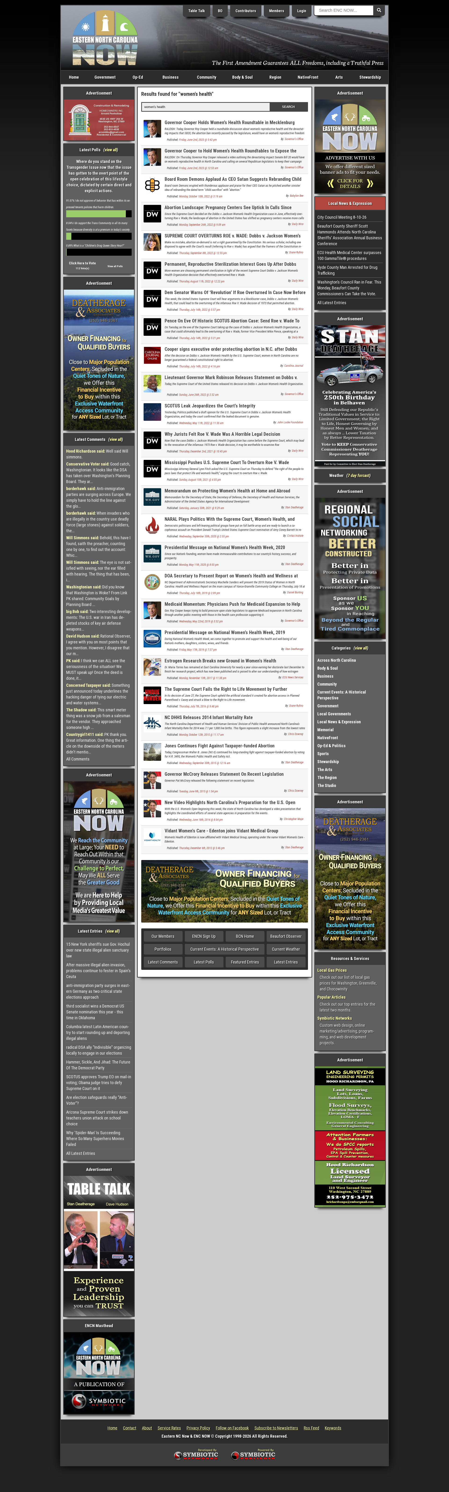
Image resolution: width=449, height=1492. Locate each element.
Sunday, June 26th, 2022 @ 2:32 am (199, 394)
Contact (129, 1428)
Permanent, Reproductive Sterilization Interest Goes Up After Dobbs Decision (230, 266)
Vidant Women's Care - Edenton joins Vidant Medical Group (221, 831)
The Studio (326, 785)
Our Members (163, 936)
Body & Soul (242, 77)
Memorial (325, 729)
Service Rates (169, 1428)
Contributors (245, 11)
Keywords (333, 1428)
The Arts (324, 769)
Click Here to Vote (82, 263)
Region (275, 77)
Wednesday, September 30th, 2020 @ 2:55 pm (204, 536)
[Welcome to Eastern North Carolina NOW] (105, 37)
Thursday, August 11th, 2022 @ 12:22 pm (201, 281)
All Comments (78, 759)
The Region (327, 777)
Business (171, 77)
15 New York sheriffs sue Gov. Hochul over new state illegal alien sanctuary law (98, 950)
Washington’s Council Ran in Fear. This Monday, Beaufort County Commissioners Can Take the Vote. (349, 288)
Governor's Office (294, 139)
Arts (339, 77)
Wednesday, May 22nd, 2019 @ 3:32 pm (201, 621)
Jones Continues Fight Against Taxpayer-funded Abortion (220, 746)
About (147, 1428)
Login (301, 11)
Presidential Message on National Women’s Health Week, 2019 (225, 632)
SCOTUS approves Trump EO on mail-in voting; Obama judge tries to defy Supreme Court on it (98, 1082)
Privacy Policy (198, 1428)
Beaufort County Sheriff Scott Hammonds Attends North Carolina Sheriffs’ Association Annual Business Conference (349, 235)
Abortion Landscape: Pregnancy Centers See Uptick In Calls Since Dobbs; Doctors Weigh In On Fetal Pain (228, 210)
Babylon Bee (296, 195)
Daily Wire (297, 224)
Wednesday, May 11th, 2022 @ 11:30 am (201, 423)
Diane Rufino (296, 252)
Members (276, 11)
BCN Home (245, 936)
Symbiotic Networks (334, 1018)
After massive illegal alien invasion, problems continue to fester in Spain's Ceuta (98, 970)
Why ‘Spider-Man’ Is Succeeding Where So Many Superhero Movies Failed (95, 1138)
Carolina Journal (293, 365)
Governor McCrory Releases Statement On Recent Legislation (224, 774)
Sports (323, 753)
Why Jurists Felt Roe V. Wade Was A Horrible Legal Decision (222, 434)
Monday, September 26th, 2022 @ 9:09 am (202, 224)
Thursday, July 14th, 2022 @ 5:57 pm (199, 309)
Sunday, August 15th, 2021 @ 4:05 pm (200, 479)
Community (206, 77)
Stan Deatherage (294, 507)
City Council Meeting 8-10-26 (341, 217)
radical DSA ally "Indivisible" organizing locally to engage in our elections (98, 1050)
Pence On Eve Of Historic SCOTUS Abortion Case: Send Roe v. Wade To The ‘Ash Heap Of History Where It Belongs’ (232, 323)
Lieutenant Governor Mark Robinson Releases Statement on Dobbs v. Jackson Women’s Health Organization (231, 380)
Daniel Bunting (295, 592)
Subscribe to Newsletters (276, 1428)
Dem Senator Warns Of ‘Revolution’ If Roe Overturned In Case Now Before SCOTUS (235, 295)
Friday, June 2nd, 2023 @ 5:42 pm (198, 139)
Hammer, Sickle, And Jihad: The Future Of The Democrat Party (98, 1065)
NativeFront (308, 77)
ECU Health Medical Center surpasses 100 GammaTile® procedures (349, 255)
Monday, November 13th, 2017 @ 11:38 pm (202, 678)
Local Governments (334, 713)
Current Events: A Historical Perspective (224, 949)
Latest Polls (204, 962)
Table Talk (196, 11)
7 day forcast (358, 475)
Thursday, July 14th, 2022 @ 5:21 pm (199, 338)
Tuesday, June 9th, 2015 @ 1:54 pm (198, 791)
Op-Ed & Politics (331, 745)
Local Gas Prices (332, 970)
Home (74, 77)
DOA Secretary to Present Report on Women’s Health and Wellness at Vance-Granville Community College (231, 578)
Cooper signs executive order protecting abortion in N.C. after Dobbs (231, 349)
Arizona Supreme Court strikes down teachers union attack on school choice (97, 1118)
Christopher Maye (293, 819)
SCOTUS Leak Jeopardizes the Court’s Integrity (210, 406)
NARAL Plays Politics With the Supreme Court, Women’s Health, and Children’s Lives (230, 521)
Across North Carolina (336, 660)
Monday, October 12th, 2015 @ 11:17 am (201, 734)
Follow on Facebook (232, 1428)
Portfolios (163, 949)
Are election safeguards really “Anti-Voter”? (96, 1100)
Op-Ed (138, 77)
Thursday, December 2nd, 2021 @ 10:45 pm (203, 451)
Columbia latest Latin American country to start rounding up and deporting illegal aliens (98, 1032)
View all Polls (115, 266)
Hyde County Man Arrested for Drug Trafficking (347, 270)
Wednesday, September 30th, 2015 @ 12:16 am (204, 763)
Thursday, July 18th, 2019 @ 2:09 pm (199, 593)
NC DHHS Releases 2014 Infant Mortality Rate (209, 717)
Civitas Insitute (295, 535)
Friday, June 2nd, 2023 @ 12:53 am (198, 168)
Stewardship (370, 77)
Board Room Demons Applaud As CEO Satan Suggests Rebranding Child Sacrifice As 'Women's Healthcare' (233, 181)
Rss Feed (311, 1428)
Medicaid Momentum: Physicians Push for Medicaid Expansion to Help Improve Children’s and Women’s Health (232, 606)
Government (105, 77)
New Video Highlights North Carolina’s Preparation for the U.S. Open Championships (230, 805)
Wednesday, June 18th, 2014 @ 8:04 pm (201, 819)
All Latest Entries (80, 1153)
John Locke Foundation (290, 422)
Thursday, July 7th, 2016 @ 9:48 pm (199, 706)
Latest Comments (163, 962)
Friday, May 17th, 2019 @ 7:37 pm (198, 649)
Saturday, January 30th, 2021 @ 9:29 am (201, 508)
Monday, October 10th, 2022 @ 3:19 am (200, 196)
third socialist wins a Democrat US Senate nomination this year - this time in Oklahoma (95, 1012)
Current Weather (286, 949)
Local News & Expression (339, 721)
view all (111, 149)
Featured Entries (245, 962)
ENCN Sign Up (204, 936)
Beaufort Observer (286, 936)
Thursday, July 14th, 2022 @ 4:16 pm (199, 366)
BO (220, 11)
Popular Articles (331, 997)
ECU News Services (292, 677)
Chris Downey (295, 734)
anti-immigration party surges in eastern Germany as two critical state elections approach (98, 991)
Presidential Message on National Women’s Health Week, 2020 (225, 547)
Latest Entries (286, 962)
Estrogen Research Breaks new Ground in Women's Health (220, 661)
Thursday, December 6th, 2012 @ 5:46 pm (202, 848)
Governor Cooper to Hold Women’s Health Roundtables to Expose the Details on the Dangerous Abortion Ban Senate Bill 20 (231, 153)
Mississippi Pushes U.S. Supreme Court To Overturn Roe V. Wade (227, 462)
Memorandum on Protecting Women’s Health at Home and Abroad (227, 491)
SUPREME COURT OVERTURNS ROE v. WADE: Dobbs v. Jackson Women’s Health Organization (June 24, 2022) (233, 238)
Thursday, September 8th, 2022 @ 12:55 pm (203, 253)
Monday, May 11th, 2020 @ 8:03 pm (199, 564)
